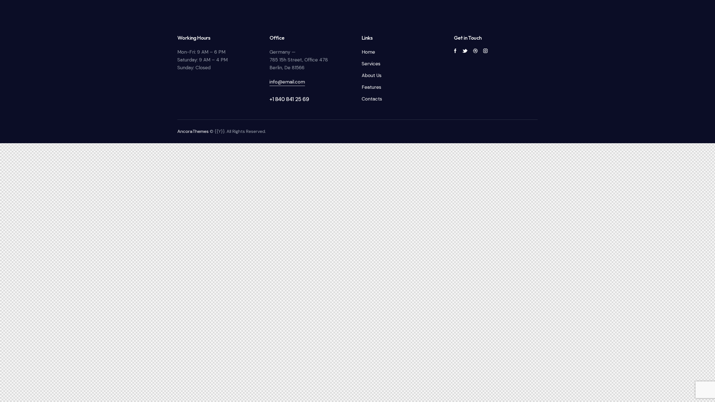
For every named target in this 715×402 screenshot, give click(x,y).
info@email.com (287, 82)
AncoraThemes (193, 131)
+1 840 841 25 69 (289, 99)
